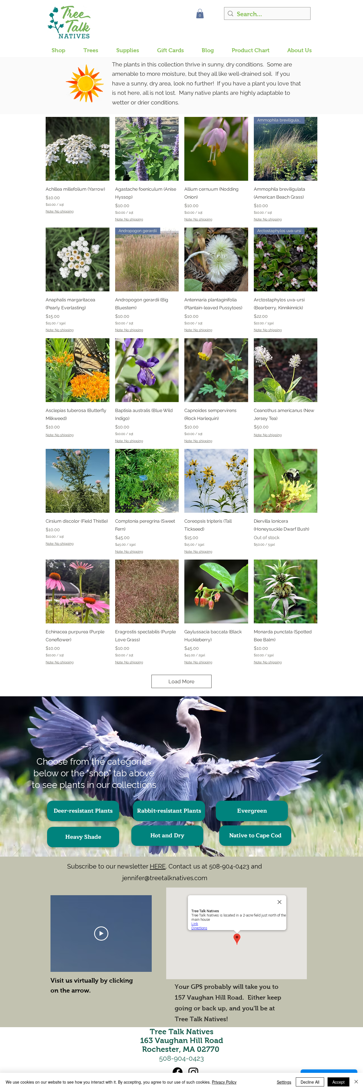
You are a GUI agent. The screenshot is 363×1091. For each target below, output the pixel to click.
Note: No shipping (59, 211)
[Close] (356, 1081)
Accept (338, 1082)
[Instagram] (193, 1072)
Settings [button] (284, 1082)
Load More (181, 681)
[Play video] (101, 933)
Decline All (310, 1082)
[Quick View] (77, 149)
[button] (200, 13)
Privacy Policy (224, 1082)
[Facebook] (177, 1072)
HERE (158, 866)
